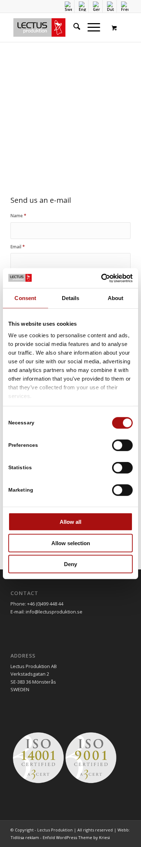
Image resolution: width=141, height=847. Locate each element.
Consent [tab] (25, 298)
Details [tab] (71, 298)
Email (17, 247)
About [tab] (116, 298)
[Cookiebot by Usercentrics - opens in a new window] (101, 278)
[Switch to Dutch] (110, 6)
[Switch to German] (96, 6)
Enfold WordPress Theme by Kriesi (76, 837)
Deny (70, 564)
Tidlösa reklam (24, 837)
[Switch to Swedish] (68, 6)
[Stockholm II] (58, 27)
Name (18, 216)
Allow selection (70, 543)
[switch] (122, 445)
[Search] (73, 27)
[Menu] (90, 27)
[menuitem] (68, 6)
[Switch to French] (125, 6)
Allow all (70, 522)
